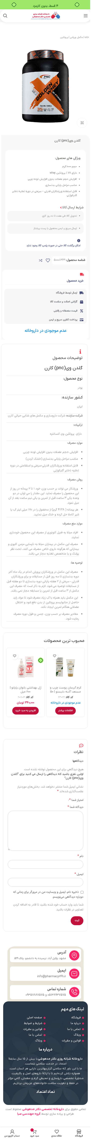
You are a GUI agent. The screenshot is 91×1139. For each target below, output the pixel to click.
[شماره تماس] (74, 992)
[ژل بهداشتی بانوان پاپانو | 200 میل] (25, 667)
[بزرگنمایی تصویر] (82, 123)
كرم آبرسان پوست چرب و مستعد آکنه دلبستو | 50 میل (65, 692)
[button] (25, 711)
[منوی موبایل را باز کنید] (85, 15)
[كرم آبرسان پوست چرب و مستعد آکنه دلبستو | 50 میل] (65, 667)
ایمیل (78, 874)
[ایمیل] (74, 974)
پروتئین (64, 37)
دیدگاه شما (75, 807)
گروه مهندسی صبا (28, 1114)
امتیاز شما (76, 800)
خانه (87, 37)
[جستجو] (5, 15)
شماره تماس (56, 989)
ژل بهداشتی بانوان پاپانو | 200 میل (25, 690)
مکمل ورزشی (76, 37)
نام (80, 856)
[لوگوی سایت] (45, 15)
